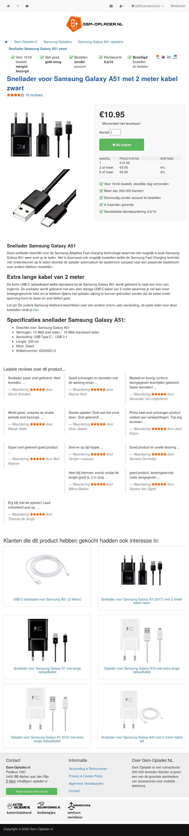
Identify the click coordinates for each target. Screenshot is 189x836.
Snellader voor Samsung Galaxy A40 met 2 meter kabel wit (141, 739)
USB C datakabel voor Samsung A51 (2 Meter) (47, 599)
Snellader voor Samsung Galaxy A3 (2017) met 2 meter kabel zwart (141, 601)
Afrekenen (178, 5)
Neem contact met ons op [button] (31, 791)
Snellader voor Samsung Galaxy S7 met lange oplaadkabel (47, 670)
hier (35, 309)
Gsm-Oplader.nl (41, 829)
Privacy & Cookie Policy (86, 776)
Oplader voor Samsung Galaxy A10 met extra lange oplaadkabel (142, 670)
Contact (74, 790)
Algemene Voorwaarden (86, 783)
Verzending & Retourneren (88, 768)
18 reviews (33, 95)
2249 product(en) (147, 5)
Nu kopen (123, 144)
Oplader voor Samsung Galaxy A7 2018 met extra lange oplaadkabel (47, 739)
